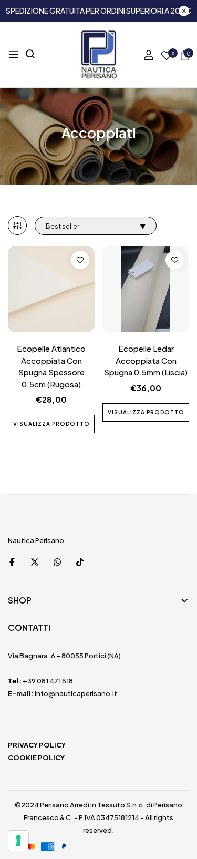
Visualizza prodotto (51, 424)
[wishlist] (166, 56)
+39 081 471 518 (48, 681)
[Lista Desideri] (80, 260)
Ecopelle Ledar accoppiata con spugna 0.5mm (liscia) (146, 360)
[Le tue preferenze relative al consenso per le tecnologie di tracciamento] (18, 841)
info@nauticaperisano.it (76, 693)
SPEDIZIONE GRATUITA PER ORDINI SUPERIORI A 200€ (98, 10)
